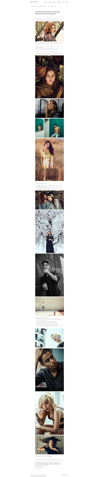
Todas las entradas (33, 6)
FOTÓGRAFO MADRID (50, 6)
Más (55, 6)
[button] (46, 2)
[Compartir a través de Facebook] (35, 469)
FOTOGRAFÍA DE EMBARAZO (42, 6)
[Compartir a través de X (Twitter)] (37, 469)
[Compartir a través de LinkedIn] (39, 469)
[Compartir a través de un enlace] (41, 469)
